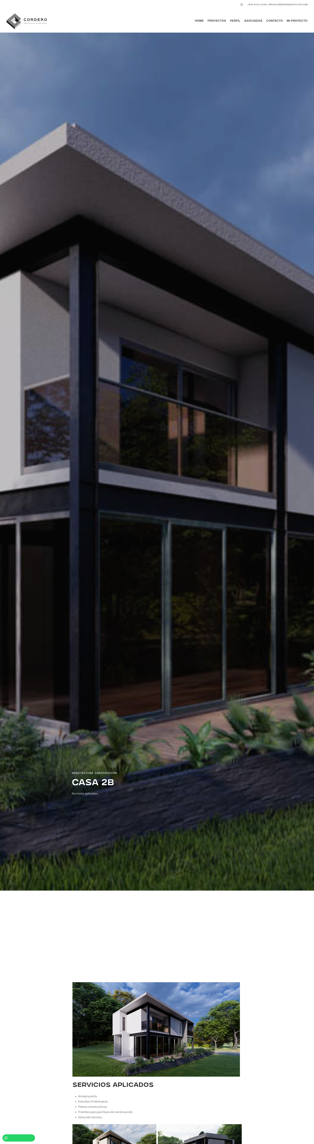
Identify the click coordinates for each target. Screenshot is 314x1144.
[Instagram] (241, 5)
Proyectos (217, 21)
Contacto (274, 21)
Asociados (253, 21)
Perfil (235, 21)
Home (199, 21)
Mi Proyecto (297, 21)
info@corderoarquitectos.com (288, 5)
